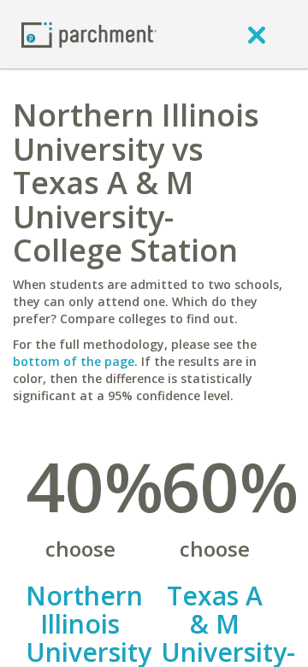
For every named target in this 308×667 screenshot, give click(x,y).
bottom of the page (73, 361)
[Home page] (89, 34)
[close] (257, 34)
